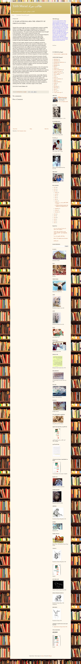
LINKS (55, 83)
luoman (42, 655)
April (56, 194)
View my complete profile (63, 101)
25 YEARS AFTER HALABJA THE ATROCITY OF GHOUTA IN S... (61, 206)
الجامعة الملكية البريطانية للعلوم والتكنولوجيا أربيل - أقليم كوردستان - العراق (60, 232)
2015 (55, 215)
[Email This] (31, 92)
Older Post (46, 128)
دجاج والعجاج (56, 240)
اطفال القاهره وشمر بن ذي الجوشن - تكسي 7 (61, 203)
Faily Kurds (56, 86)
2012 (55, 189)
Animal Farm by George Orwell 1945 (60, 626)
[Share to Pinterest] (36, 92)
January (56, 192)
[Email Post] (29, 91)
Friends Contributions (57, 78)
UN (54, 75)
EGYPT (55, 77)
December (57, 212)
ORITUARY (56, 87)
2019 (55, 219)
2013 (55, 190)
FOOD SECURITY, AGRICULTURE (60, 54)
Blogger (50, 655)
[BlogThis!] (32, 92)
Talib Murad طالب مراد (27, 6)
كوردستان (55, 90)
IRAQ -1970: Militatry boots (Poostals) (61, 238)
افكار (55, 84)
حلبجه (55, 89)
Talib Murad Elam (63, 97)
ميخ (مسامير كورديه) (57, 92)
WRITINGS (56, 59)
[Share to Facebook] (34, 92)
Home (13, 15)
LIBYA (55, 80)
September (57, 208)
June (56, 197)
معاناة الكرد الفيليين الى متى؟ (59, 236)
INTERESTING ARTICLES (59, 62)
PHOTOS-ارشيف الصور (58, 72)
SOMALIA (56, 68)
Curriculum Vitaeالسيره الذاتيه (22, 15)
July (56, 199)
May (56, 195)
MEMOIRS (56, 65)
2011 (55, 187)
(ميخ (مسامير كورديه (57, 71)
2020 (55, 221)
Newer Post (15, 128)
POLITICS (56, 63)
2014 (55, 214)
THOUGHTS (56, 60)
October (56, 210)
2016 (55, 217)
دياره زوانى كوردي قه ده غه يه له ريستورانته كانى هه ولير (60, 229)
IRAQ (55, 66)
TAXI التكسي (56, 74)
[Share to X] (33, 92)
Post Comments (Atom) (22, 130)
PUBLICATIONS (57, 81)
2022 (55, 222)
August (56, 201)
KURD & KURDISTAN (58, 69)
